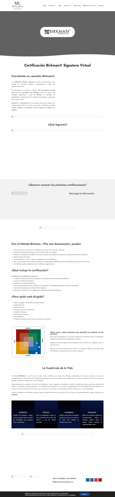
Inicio (44, 6)
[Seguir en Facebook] (87, 480)
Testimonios (77, 6)
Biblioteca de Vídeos (89, 6)
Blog (59, 6)
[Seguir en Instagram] (96, 480)
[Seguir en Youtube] (100, 480)
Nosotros (66, 6)
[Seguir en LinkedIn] (92, 480)
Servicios (51, 6)
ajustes (73, 495)
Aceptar (84, 494)
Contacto (101, 6)
